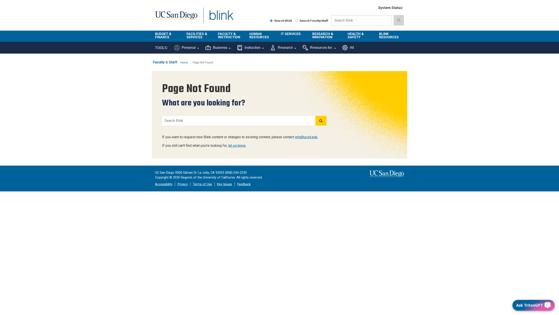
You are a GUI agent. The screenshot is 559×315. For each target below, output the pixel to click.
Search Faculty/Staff (314, 20)
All (352, 47)
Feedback (244, 184)
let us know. (237, 146)
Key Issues (224, 184)
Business (220, 47)
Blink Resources (389, 35)
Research (285, 47)
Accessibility (164, 184)
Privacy (183, 184)
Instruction (253, 47)
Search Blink (283, 20)
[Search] (321, 121)
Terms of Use (202, 184)
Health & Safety (356, 35)
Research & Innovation (322, 35)
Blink (221, 18)
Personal (189, 47)
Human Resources (259, 35)
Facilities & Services (196, 35)
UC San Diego (176, 18)
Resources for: (321, 47)
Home (184, 62)
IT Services (291, 34)
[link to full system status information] (372, 8)
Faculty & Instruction (229, 35)
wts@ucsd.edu (306, 137)
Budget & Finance (163, 35)
